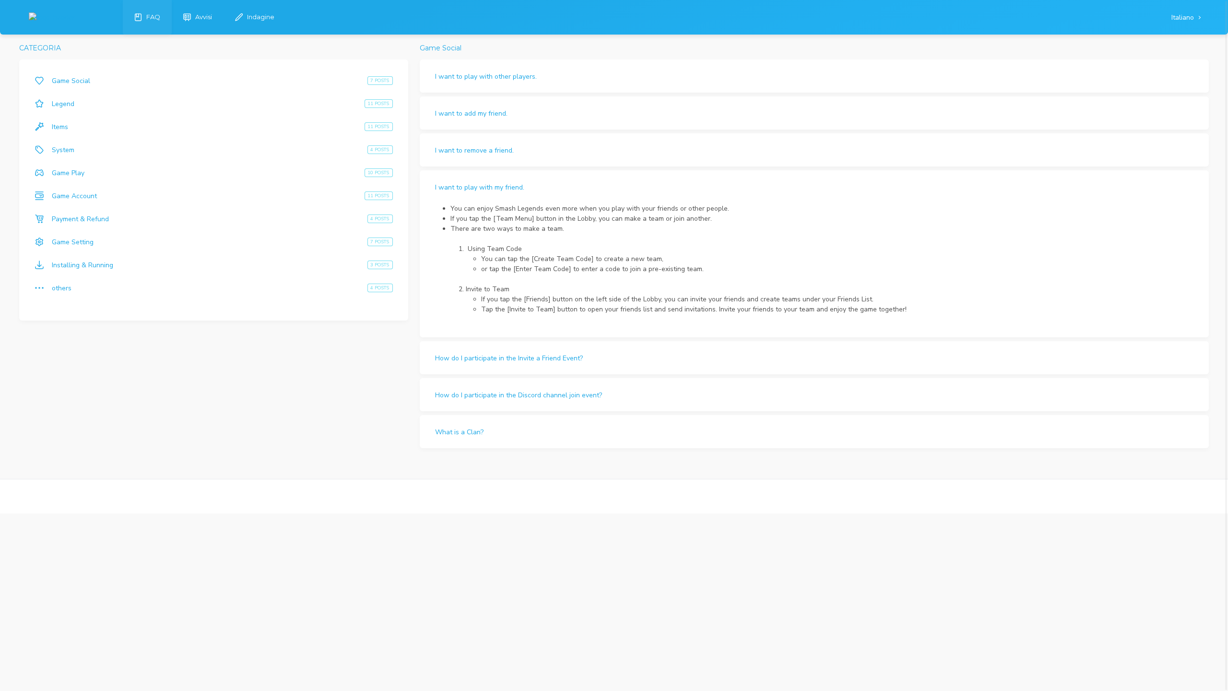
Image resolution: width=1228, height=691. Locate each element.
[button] (814, 76)
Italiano (1183, 17)
